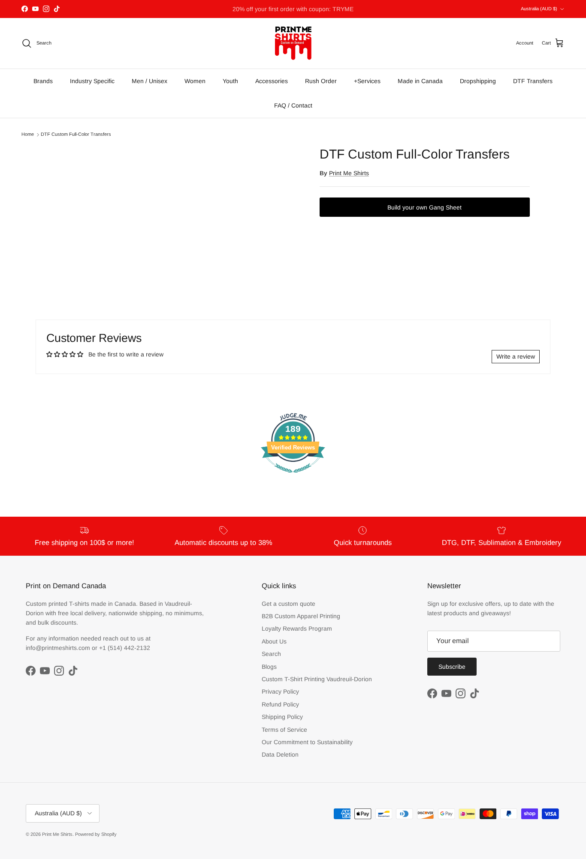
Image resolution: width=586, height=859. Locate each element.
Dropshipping (478, 81)
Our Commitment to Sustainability (307, 742)
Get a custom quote (288, 603)
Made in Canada (420, 81)
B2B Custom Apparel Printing (301, 616)
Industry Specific (92, 81)
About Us (274, 641)
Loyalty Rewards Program (297, 628)
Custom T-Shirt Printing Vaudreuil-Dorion (317, 679)
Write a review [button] (515, 356)
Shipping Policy (282, 716)
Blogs (269, 666)
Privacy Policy (280, 691)
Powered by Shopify (96, 834)
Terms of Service (284, 729)
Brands (43, 81)
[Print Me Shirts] (293, 43)
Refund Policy (280, 704)
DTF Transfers (533, 81)
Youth (230, 81)
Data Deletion (280, 754)
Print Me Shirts (349, 173)
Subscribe (451, 666)
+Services (367, 81)
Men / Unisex (149, 81)
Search (271, 653)
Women (194, 81)
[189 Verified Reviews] (293, 477)
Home (27, 134)
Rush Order (321, 81)
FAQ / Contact (293, 105)
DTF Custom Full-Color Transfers (76, 134)
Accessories (271, 81)
